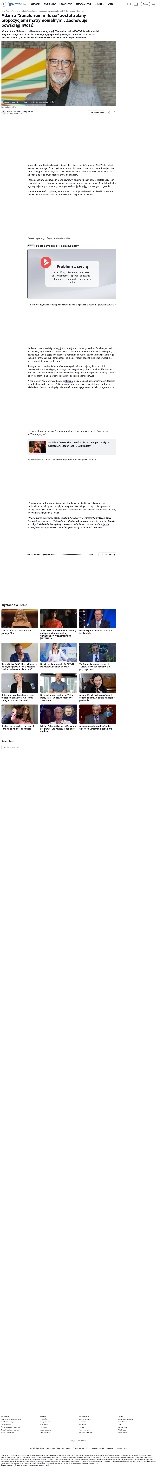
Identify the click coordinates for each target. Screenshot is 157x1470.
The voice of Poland (85, 1433)
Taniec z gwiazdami (7, 1433)
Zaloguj (145, 4)
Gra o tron (43, 1427)
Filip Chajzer (122, 1430)
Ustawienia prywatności (116, 1448)
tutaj (47, 1465)
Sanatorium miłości (37, 191)
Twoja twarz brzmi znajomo (10, 1430)
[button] (136, 4)
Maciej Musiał (122, 1433)
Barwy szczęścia (45, 1422)
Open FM (51, 527)
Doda (120, 1424)
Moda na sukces (45, 1430)
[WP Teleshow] (19, 4)
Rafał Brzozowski (123, 1422)
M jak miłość (44, 1424)
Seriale (98, 4)
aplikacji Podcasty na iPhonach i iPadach (81, 527)
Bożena (69, 381)
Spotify (105, 524)
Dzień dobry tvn (6, 1424)
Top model (82, 1424)
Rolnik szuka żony (7, 1422)
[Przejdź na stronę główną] (4, 6)
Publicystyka (65, 4)
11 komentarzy (97, 112)
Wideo (110, 4)
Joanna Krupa (123, 1427)
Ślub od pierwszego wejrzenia (10, 1427)
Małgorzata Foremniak (125, 1419)
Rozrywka (35, 4)
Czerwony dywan (84, 4)
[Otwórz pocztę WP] (129, 4)
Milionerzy (82, 1422)
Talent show (50, 4)
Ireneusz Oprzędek (21, 111)
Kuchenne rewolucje (85, 1430)
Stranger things (45, 1433)
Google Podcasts (38, 527)
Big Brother (82, 1427)
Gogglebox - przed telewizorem (11, 1419)
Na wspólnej (44, 1419)
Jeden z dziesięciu (85, 1419)
